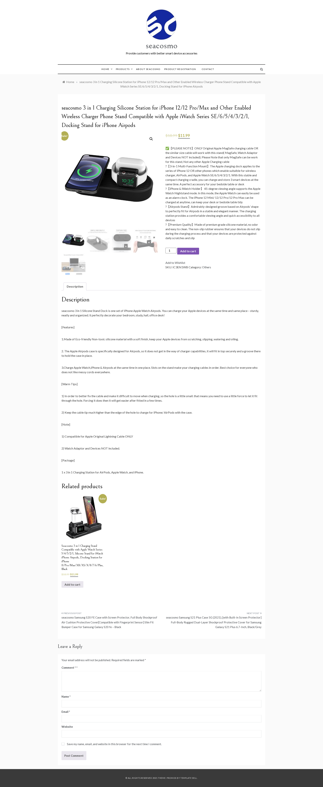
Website (67, 726)
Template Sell (188, 778)
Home (105, 69)
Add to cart (188, 251)
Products (123, 69)
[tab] (75, 286)
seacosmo (161, 45)
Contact (208, 69)
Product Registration (180, 69)
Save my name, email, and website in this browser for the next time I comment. (114, 744)
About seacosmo (148, 69)
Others (206, 267)
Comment (68, 667)
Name (66, 696)
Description (75, 286)
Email (65, 711)
